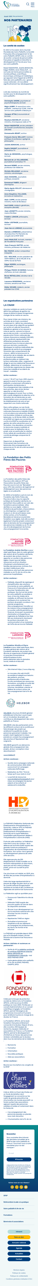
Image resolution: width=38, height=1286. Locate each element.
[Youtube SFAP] (26, 1188)
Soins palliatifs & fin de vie (14, 1209)
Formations (8, 1215)
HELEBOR (7, 713)
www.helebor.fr (9, 755)
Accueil (6, 16)
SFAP (10, 16)
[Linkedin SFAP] (12, 1188)
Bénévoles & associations (14, 1222)
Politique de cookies (19, 1273)
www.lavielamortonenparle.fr (19, 779)
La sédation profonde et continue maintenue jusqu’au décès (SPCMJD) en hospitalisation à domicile (21, 952)
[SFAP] (12, 8)
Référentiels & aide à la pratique (16, 1202)
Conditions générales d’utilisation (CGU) (19, 1279)
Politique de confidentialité (19, 1276)
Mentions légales (19, 1270)
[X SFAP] (21, 1188)
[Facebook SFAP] (17, 1188)
